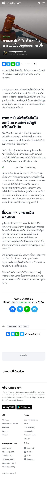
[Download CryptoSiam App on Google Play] (24, 407)
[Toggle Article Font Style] (35, 64)
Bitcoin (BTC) (6, 448)
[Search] (39, 3)
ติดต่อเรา (5, 435)
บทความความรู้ (29, 427)
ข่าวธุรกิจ (6, 36)
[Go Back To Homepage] (11, 3)
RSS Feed (5, 427)
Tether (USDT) (7, 455)
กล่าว (4, 154)
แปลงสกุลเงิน (28, 431)
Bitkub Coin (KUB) (8, 467)
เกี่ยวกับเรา (5, 431)
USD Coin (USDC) (8, 459)
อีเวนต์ (26, 424)
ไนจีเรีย (26, 326)
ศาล (20, 326)
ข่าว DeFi (27, 438)
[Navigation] (43, 3)
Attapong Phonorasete (17, 52)
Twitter (29, 452)
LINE (29, 455)
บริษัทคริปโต (12, 326)
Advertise (5, 420)
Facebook (30, 448)
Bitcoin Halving (29, 435)
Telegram (30, 459)
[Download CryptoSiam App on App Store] (9, 407)
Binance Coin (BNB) (9, 463)
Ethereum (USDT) (8, 452)
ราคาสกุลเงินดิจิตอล (31, 420)
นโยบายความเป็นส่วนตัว (10, 424)
